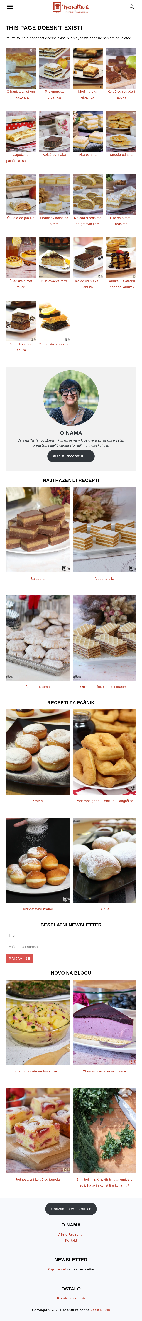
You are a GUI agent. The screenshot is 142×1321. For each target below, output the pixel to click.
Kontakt (71, 1240)
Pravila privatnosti (71, 1298)
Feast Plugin (100, 1310)
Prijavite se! (57, 1269)
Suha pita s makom (54, 344)
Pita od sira (88, 155)
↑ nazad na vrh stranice (71, 1209)
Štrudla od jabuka (21, 218)
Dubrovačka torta (54, 281)
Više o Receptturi (69, 456)
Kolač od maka (54, 155)
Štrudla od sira (121, 155)
